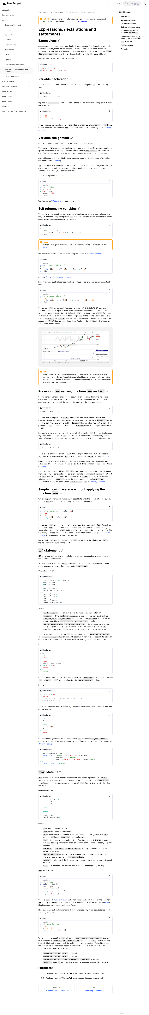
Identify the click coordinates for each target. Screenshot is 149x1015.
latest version (81, 21)
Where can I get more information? (14, 111)
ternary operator (98, 482)
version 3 (47, 247)
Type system (9, 50)
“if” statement (57, 201)
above (57, 161)
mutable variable (60, 900)
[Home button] (12, 3)
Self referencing (57, 208)
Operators (8, 60)
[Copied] (109, 64)
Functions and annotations (14, 65)
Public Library (7, 96)
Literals (7, 55)
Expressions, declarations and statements (16, 71)
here (107, 456)
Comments (9, 35)
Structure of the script (13, 25)
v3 (51, 12)
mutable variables (94, 254)
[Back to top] (122, 1011)
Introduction (6, 10)
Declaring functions (12, 76)
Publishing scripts (8, 91)
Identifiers (8, 40)
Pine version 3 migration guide (58, 277)
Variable (53, 79)
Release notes (7, 101)
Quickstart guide (8, 15)
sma (107, 902)
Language (59, 12)
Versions (8, 30)
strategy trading (45, 744)
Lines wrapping (10, 45)
